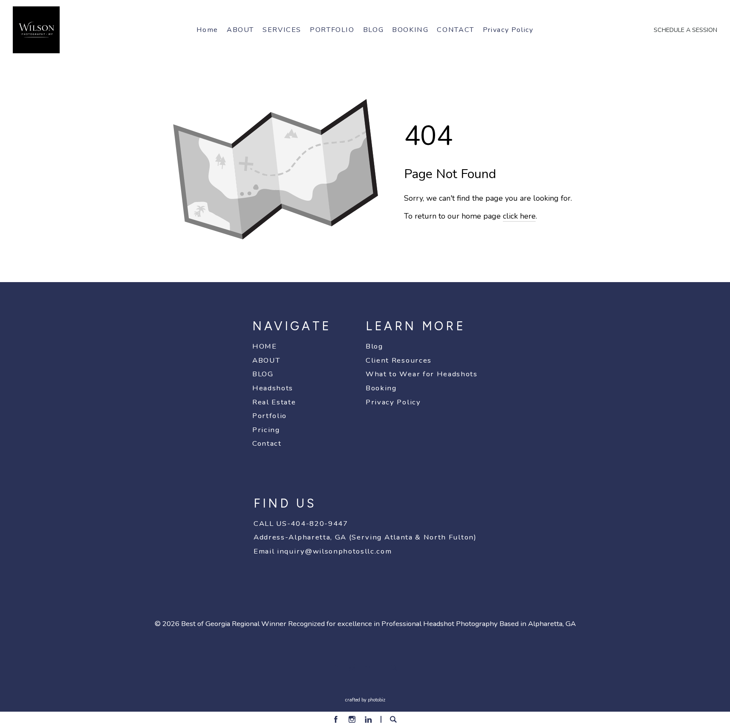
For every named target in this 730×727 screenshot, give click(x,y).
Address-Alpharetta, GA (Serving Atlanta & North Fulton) (365, 537)
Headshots (272, 388)
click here (519, 216)
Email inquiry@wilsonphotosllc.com (323, 551)
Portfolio (269, 416)
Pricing (266, 430)
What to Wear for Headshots (422, 374)
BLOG (263, 374)
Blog (374, 346)
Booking (381, 388)
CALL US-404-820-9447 (301, 523)
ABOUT (266, 360)
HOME (264, 346)
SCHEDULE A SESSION (685, 30)
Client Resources (399, 360)
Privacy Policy (393, 402)
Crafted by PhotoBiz (365, 700)
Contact (267, 443)
